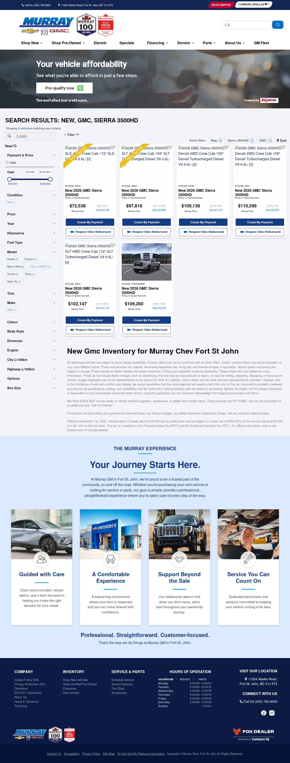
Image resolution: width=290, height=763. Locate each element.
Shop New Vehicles (75, 680)
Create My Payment (90, 222)
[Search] (277, 25)
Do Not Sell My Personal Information (141, 753)
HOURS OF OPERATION (190, 672)
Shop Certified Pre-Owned (80, 684)
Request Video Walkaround (93, 232)
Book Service (221, 5)
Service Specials (122, 684)
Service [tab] (185, 679)
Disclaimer (21, 688)
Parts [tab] (202, 679)
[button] (30, 43)
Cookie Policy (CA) (26, 680)
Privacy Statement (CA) (29, 684)
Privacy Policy (91, 753)
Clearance (69, 688)
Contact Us (54, 753)
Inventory (73, 672)
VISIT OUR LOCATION (258, 671)
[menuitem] (11, 201)
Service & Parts (128, 672)
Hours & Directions (26, 701)
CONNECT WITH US (260, 694)
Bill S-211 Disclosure (27, 692)
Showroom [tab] (165, 679)
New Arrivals (71, 692)
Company (23, 672)
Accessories (119, 692)
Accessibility (72, 753)
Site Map (109, 753)
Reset (9, 146)
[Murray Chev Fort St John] (46, 26)
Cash (13, 162)
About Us (20, 697)
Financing (20, 706)
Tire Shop (117, 688)
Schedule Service (122, 680)
